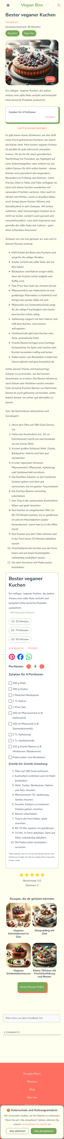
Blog (32, 1089)
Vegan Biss (32, 5)
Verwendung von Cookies (34, 1124)
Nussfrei (12, 33)
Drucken (33, 648)
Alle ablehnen (17, 1131)
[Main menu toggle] (8, 5)
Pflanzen (32, 1081)
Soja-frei (29, 33)
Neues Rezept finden (32, 987)
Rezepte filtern (32, 1073)
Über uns (32, 1097)
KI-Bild (50, 79)
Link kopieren (16, 648)
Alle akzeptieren (43, 1131)
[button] (59, 5)
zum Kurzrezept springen (32, 128)
